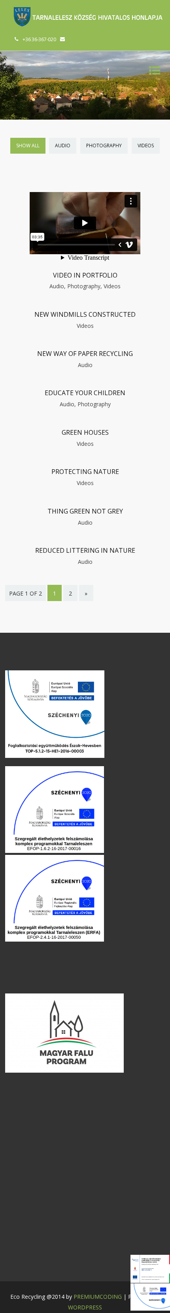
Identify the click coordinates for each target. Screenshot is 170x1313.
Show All (28, 145)
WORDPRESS (85, 1307)
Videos (146, 145)
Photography (104, 145)
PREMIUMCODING (98, 1296)
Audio (62, 145)
